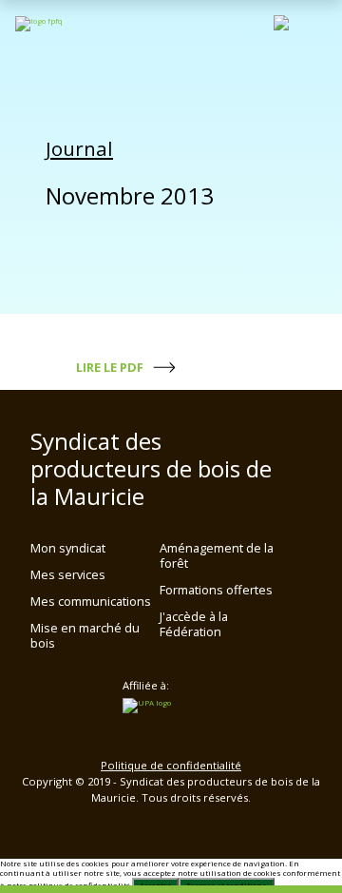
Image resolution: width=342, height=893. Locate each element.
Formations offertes (216, 589)
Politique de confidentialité (171, 765)
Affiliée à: (146, 685)
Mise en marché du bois (85, 635)
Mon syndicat (67, 547)
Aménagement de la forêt (217, 555)
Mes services (67, 574)
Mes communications (90, 601)
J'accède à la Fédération (194, 624)
